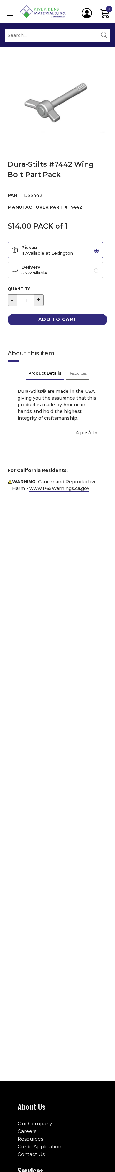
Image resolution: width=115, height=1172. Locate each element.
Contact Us (31, 1154)
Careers (27, 1131)
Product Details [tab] (44, 373)
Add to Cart (57, 319)
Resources (30, 1139)
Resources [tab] (77, 373)
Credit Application (39, 1146)
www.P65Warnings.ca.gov (59, 488)
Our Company (35, 1123)
